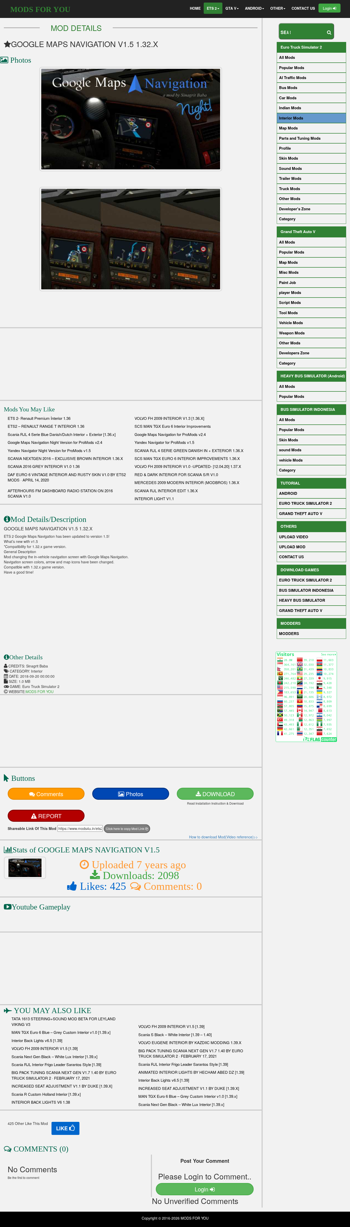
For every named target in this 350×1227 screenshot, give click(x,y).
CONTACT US (303, 8)
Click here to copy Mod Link (125, 828)
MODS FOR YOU (40, 9)
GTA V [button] (230, 8)
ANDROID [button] (253, 8)
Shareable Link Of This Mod (32, 828)
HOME (195, 8)
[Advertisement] (131, 364)
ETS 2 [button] (212, 8)
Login (328, 8)
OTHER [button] (276, 8)
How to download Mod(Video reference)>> (223, 836)
